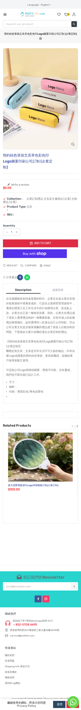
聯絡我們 (9, 677)
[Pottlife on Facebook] (38, 598)
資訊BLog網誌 (12, 683)
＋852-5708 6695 (25, 624)
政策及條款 (11, 672)
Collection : (14, 199)
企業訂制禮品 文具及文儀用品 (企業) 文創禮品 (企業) (40, 200)
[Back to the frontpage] (40, 38)
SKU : (10, 214)
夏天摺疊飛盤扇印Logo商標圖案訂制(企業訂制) (33, 485)
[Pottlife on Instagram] (45, 598)
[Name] (74, 586)
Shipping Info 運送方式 (17, 666)
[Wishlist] (59, 14)
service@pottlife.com (22, 635)
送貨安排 (57, 290)
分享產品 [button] (11, 277)
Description (23, 290)
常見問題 (9, 660)
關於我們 (9, 655)
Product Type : (16, 208)
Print (47, 265)
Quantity (9, 225)
